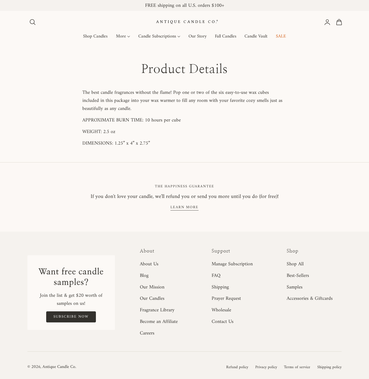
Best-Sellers (298, 276)
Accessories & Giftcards (310, 299)
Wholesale (221, 310)
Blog (144, 276)
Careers (147, 333)
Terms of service (297, 367)
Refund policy (237, 367)
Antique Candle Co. (59, 367)
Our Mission (152, 287)
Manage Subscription (232, 264)
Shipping (220, 287)
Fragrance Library (157, 310)
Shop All (295, 264)
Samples (294, 287)
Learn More (184, 207)
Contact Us (222, 322)
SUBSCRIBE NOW (71, 316)
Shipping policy (329, 367)
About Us (149, 264)
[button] (32, 22)
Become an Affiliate (159, 322)
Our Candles (152, 299)
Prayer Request (226, 299)
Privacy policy (266, 367)
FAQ (216, 276)
